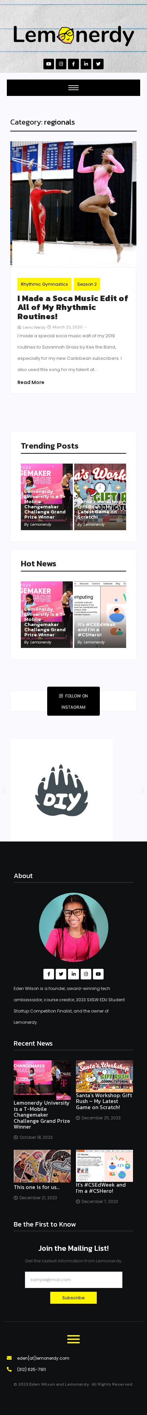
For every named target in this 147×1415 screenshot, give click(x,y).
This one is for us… (36, 1187)
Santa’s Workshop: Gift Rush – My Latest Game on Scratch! (100, 509)
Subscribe (73, 1297)
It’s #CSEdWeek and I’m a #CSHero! (97, 629)
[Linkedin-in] (86, 64)
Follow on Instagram (75, 701)
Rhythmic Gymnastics (44, 284)
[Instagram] (61, 64)
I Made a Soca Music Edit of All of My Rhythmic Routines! (72, 307)
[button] (4, 790)
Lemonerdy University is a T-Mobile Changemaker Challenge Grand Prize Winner (45, 504)
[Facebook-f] (73, 64)
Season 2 (87, 284)
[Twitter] (98, 64)
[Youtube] (48, 64)
